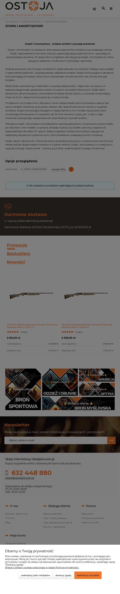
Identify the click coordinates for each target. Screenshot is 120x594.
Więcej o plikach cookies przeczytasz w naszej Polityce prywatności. (42, 567)
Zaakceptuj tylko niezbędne (35, 575)
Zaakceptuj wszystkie (88, 575)
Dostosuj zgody (63, 575)
